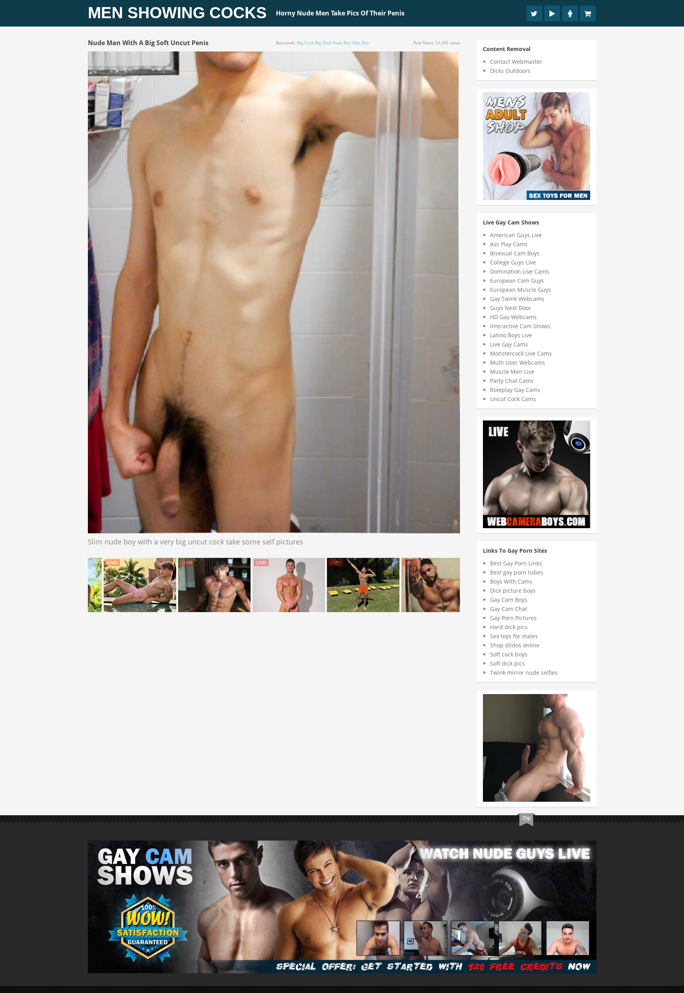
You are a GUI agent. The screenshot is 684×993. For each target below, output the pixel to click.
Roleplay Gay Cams (515, 390)
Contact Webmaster (516, 61)
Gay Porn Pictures (513, 618)
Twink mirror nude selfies (524, 672)
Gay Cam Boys (508, 599)
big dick (323, 42)
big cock (305, 42)
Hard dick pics (509, 627)
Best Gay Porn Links (516, 563)
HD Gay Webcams (513, 317)
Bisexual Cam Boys (515, 253)
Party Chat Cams (512, 380)
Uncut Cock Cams (513, 399)
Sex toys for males (514, 636)
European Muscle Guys (520, 289)
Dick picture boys (513, 590)
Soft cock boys (508, 654)
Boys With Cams (511, 581)
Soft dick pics (507, 663)
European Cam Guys (517, 280)
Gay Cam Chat (508, 609)
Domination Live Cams (519, 271)
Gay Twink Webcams (517, 298)
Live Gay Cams (509, 344)
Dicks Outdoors (510, 70)
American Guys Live (516, 235)
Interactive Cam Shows (520, 326)
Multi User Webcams (517, 362)
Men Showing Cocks (177, 12)
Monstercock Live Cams (521, 353)
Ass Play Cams (509, 244)
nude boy (341, 42)
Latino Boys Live (511, 335)
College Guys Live (513, 262)
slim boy (360, 42)
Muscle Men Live (512, 371)
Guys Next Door (510, 308)
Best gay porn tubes (516, 572)
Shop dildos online (515, 645)
